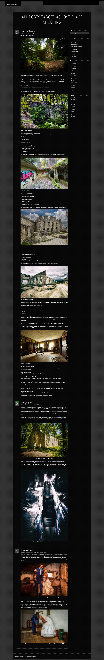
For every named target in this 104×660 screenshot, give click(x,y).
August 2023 (73, 70)
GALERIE (48, 3)
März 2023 (73, 73)
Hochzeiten (23, 552)
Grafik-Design (73, 56)
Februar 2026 (73, 63)
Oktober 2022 (73, 75)
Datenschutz (92, 3)
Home (45, 3)
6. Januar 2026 (43, 33)
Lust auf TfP (73, 54)
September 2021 (74, 78)
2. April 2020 (36, 404)
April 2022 (73, 77)
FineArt (72, 102)
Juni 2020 (73, 87)
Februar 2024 (73, 68)
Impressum (86, 3)
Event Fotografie (74, 49)
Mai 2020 (73, 89)
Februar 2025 (73, 66)
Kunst (72, 107)
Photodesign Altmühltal (13, 4)
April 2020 (73, 90)
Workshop (62, 3)
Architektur (73, 99)
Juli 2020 (73, 85)
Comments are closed (50, 33)
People (33, 33)
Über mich (68, 3)
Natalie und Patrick (27, 550)
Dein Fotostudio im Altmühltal (76, 46)
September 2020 (74, 82)
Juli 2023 (73, 71)
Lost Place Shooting (28, 31)
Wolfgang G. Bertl (27, 656)
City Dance (73, 53)
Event (72, 100)
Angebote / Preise (74, 3)
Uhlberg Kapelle (26, 402)
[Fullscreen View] (97, 2)
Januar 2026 (73, 64)
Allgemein (23, 33)
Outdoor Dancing (74, 51)
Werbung (73, 114)
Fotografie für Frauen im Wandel (77, 41)
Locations (26, 33)
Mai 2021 (73, 80)
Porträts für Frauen (74, 44)
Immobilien (73, 106)
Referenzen (57, 3)
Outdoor (30, 33)
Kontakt (81, 3)
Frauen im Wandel (74, 42)
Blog (52, 3)
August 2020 (73, 84)
